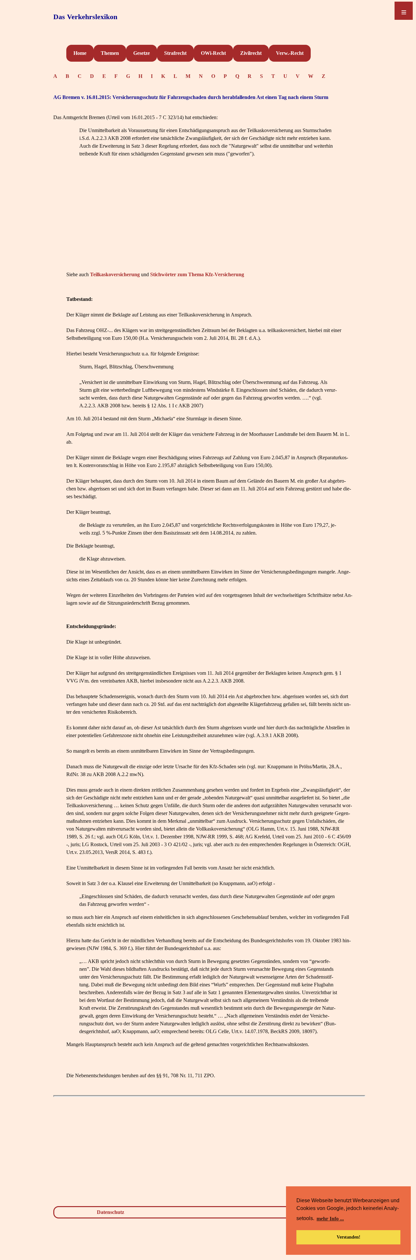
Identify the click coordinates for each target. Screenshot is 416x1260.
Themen (110, 53)
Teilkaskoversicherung (115, 274)
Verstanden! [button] (348, 1237)
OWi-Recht (213, 53)
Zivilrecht (251, 53)
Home (79, 53)
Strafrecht (175, 53)
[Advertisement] (209, 224)
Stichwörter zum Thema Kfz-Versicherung (197, 274)
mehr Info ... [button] (330, 1218)
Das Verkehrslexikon (85, 17)
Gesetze (141, 53)
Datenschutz (110, 1212)
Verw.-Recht (290, 53)
